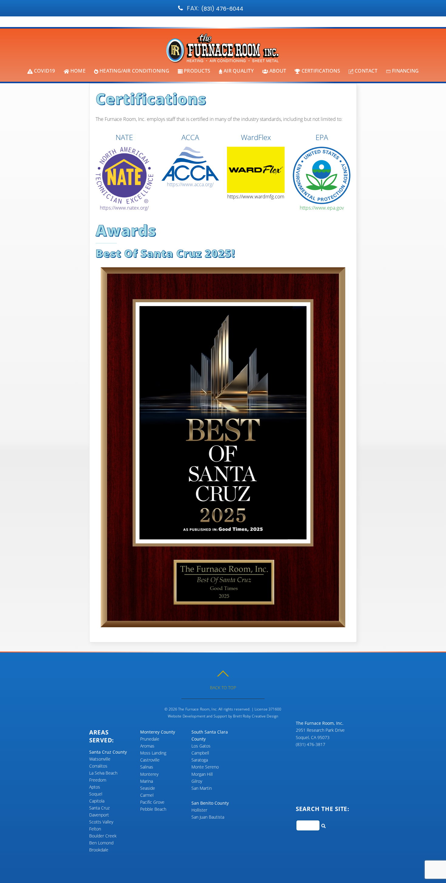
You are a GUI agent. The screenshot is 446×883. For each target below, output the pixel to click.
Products (196, 70)
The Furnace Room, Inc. (198, 709)
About (277, 70)
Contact (365, 70)
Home (77, 70)
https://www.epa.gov (322, 207)
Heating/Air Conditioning (133, 70)
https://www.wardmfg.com (255, 196)
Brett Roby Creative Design (255, 716)
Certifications (320, 70)
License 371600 (268, 709)
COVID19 (44, 70)
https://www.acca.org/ (190, 184)
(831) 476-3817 (249, 8)
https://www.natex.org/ (124, 207)
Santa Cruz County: (194, 8)
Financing (405, 70)
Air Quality (238, 70)
